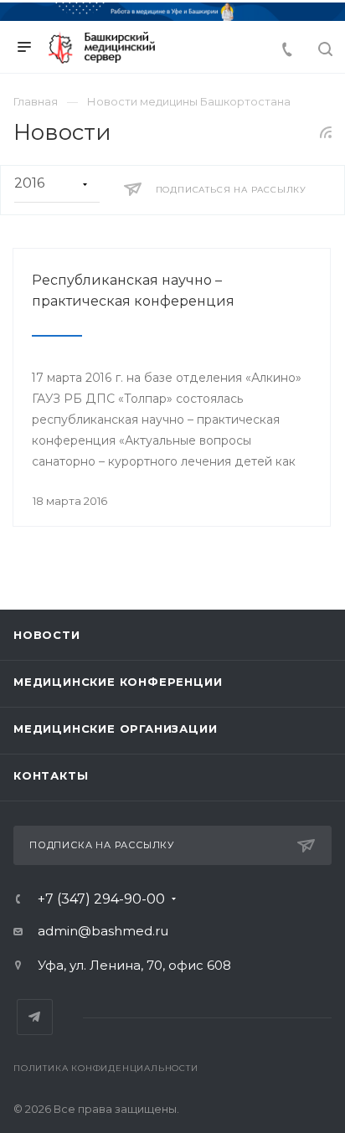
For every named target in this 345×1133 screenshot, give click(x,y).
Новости (46, 634)
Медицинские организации (115, 728)
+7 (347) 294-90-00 (101, 899)
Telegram (35, 1017)
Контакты (50, 775)
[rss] (326, 132)
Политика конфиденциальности (105, 1068)
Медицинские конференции (117, 681)
